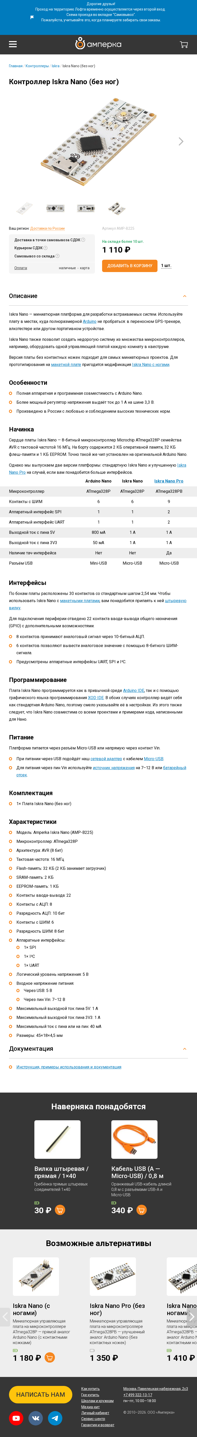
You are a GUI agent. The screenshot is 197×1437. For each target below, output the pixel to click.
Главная (16, 66)
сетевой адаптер (106, 758)
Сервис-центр (93, 1419)
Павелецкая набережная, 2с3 (155, 1389)
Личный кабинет (95, 1413)
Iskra (56, 66)
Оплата (20, 268)
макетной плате (66, 364)
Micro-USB (153, 758)
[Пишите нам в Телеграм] (55, 1418)
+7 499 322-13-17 (137, 1395)
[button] (13, 44)
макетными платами (80, 600)
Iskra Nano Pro (168, 481)
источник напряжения (114, 767)
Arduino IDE (133, 690)
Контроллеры (37, 66)
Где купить (90, 1395)
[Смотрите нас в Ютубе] (16, 1418)
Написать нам (40, 1394)
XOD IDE (96, 697)
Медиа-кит (90, 1407)
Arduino (89, 321)
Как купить (90, 1389)
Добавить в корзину (129, 265)
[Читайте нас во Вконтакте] (35, 1418)
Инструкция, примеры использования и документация (68, 1067)
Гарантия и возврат (97, 1425)
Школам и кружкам (97, 1401)
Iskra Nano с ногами (150, 364)
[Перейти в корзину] (184, 44)
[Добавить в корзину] (60, 1210)
